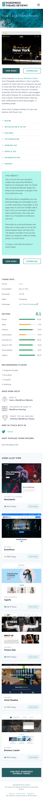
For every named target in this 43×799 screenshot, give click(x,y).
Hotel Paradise (11, 700)
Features (9, 133)
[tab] (21, 120)
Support (9, 164)
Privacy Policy (20, 793)
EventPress (9, 549)
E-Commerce (18, 497)
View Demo (33, 506)
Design (8, 121)
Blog (6, 597)
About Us (12, 793)
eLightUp (27, 785)
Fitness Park (10, 650)
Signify (7, 599)
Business (6, 21)
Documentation (12, 157)
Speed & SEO (10, 151)
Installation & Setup (15, 127)
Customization (12, 139)
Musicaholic (9, 499)
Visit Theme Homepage (27, 304)
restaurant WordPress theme (26, 78)
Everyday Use (11, 145)
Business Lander (12, 750)
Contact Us (30, 793)
